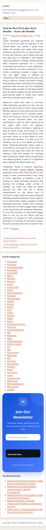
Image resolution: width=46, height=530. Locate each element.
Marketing (11, 335)
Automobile (12, 273)
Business (11, 281)
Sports (10, 369)
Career (10, 284)
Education (11, 295)
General (10, 315)
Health (10, 318)
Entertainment (13, 298)
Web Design (12, 381)
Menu (6, 18)
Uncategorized (13, 378)
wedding (11, 389)
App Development (15, 267)
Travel (9, 375)
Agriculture (12, 261)
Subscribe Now (14, 454)
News (9, 338)
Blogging (11, 278)
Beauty (10, 275)
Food (9, 310)
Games (10, 312)
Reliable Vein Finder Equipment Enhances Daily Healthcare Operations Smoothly (24, 503)
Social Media (12, 364)
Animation (11, 264)
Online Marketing (15, 341)
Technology (12, 372)
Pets (9, 349)
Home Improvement (16, 324)
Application (12, 270)
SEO (9, 358)
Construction (13, 287)
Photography (13, 352)
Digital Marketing (15, 292)
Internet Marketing (15, 329)
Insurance (11, 327)
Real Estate (12, 355)
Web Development (15, 383)
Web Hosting (13, 386)
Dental (10, 290)
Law (9, 332)
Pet (8, 347)
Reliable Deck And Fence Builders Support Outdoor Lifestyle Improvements (21, 489)
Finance (10, 304)
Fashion (10, 301)
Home (10, 321)
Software (11, 366)
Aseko (5, 5)
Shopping (15, 228)
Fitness (10, 307)
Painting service (14, 344)
